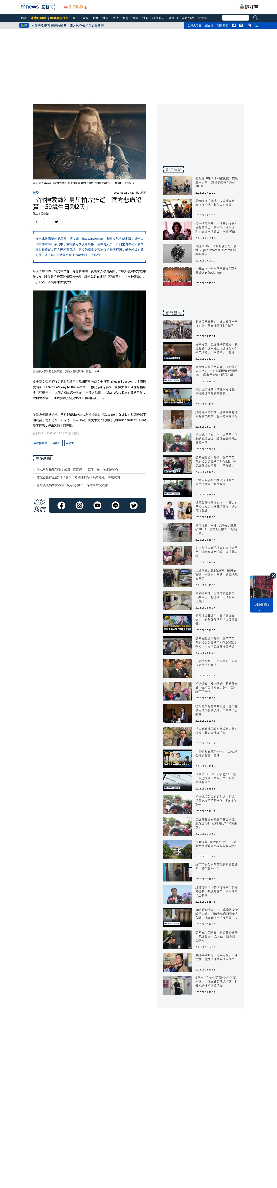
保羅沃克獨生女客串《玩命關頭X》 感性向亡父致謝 (72, 485)
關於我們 (222, 25)
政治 (76, 18)
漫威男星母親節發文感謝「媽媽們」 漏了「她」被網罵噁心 (77, 470)
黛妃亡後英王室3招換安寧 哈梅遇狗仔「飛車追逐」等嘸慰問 (78, 477)
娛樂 (135, 18)
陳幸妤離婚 (38, 18)
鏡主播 (209, 25)
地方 (145, 18)
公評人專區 (194, 25)
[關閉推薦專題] (273, 576)
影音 (24, 18)
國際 (86, 18)
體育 (125, 18)
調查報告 (158, 18)
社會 (106, 18)
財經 (96, 18)
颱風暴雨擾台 (59, 18)
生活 (115, 18)
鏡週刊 (173, 18)
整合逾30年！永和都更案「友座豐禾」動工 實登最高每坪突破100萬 (78, 25)
